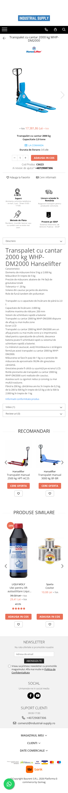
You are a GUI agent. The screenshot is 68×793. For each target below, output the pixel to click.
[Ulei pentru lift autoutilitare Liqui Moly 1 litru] (18, 551)
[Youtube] (37, 695)
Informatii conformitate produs (22, 399)
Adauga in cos (44, 158)
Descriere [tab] (11, 241)
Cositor (50, 588)
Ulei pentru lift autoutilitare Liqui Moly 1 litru (18, 589)
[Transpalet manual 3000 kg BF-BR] (50, 454)
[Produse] (5, 30)
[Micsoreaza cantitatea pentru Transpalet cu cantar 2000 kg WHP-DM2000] (14, 158)
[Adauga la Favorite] (18, 493)
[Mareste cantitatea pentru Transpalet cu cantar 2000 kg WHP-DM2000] (25, 158)
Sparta (49, 584)
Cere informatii (47, 177)
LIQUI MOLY (18, 584)
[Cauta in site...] (64, 29)
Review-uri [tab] (13, 413)
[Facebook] (30, 695)
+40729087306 (36, 718)
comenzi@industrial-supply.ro (36, 723)
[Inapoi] (2, 38)
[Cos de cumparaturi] (55, 29)
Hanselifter (18, 471)
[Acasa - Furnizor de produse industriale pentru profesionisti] (34, 18)
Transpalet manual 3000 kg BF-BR (49, 476)
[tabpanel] (34, 91)
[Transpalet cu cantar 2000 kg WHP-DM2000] (34, 91)
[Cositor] (50, 551)
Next (62, 95)
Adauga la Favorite (19, 177)
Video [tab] (10, 407)
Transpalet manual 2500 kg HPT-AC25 (18, 476)
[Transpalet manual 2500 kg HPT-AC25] (18, 454)
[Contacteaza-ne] (46, 29)
